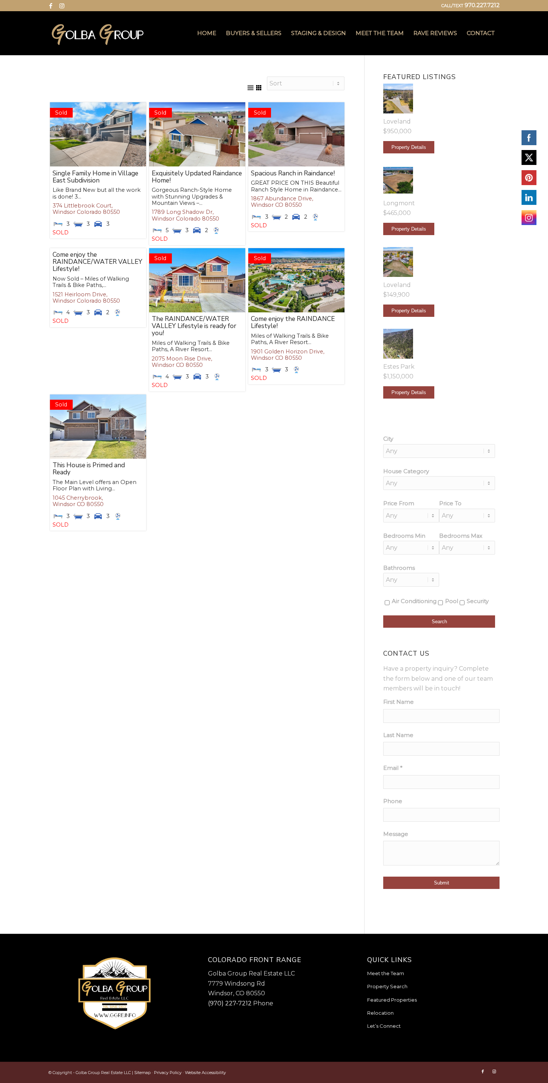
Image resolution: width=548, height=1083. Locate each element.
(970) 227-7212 (230, 1003)
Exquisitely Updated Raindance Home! (197, 177)
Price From (398, 503)
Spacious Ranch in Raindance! (293, 173)
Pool (451, 601)
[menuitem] (206, 33)
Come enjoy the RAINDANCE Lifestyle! (293, 322)
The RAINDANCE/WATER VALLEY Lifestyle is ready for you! (194, 326)
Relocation (380, 1013)
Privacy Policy (168, 1072)
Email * (392, 768)
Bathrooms (399, 568)
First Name (398, 702)
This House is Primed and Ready (89, 469)
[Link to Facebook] (50, 5)
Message (395, 834)
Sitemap (142, 1072)
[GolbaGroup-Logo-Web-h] (97, 33)
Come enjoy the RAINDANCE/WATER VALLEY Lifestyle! (97, 261)
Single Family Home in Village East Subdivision (95, 177)
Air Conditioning (414, 601)
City (388, 439)
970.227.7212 (482, 5)
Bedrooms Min (404, 536)
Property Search (387, 986)
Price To (450, 503)
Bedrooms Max (460, 536)
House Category (406, 471)
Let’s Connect (384, 1026)
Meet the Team (385, 973)
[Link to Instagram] (61, 5)
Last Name (398, 735)
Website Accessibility (205, 1072)
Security (478, 601)
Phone (392, 801)
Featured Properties (392, 1000)
